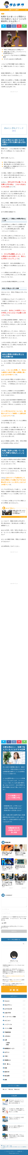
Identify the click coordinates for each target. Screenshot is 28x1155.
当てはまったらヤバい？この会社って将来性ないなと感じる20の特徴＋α (16, 1101)
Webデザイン (14, 1005)
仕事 (15, 1040)
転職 (3, 13)
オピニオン (14, 1020)
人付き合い (14, 1036)
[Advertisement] (14, 107)
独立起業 (14, 1075)
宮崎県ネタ (14, 1060)
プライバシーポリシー (10, 1151)
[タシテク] (14, 7)
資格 (14, 1079)
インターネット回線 (14, 1016)
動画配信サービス (14, 1048)
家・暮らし (14, 1064)
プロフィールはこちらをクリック (15, 975)
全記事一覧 (20, 1151)
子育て (14, 1056)
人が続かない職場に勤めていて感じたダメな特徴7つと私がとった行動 (17, 1110)
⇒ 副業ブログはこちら (15, 981)
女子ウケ (14, 1052)
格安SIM (14, 1071)
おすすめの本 (14, 1008)
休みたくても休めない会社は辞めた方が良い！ (16, 1118)
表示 (14, 130)
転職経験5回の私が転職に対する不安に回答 (14, 830)
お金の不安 (14, 1012)
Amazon (14, 1001)
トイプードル (14, 1024)
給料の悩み (18, 1089)
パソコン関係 (14, 1028)
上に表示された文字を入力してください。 (13, 926)
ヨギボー (5, 1089)
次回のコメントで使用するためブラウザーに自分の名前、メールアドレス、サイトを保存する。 (14, 918)
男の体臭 (11, 1089)
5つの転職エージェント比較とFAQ (14, 796)
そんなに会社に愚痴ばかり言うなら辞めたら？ (16, 1126)
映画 (14, 1068)
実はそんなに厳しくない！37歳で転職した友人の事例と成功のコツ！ (16, 1136)
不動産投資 (14, 1032)
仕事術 (15, 1042)
